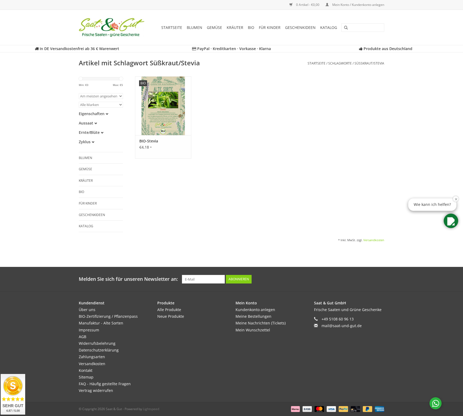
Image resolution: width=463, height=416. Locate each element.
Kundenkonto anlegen (255, 309)
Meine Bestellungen (253, 316)
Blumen (194, 27)
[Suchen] (344, 27)
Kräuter (235, 27)
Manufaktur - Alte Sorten (101, 323)
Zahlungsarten (92, 356)
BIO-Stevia (148, 140)
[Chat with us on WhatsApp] (436, 403)
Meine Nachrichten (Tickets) (261, 323)
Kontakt (85, 370)
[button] (451, 221)
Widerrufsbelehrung (97, 343)
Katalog (328, 27)
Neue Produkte (170, 316)
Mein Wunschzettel (253, 329)
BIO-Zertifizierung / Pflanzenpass (108, 316)
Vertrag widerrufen (96, 390)
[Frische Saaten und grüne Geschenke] (113, 27)
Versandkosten (373, 240)
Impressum (89, 329)
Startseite (171, 27)
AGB (82, 336)
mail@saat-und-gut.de (342, 325)
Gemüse (214, 27)
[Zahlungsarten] (295, 408)
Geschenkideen (300, 27)
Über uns (87, 309)
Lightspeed (151, 409)
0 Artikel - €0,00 (307, 4)
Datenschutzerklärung (99, 350)
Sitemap (86, 377)
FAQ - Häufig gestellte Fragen (105, 383)
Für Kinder (270, 27)
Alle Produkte (169, 309)
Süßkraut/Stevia (369, 63)
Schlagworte (340, 63)
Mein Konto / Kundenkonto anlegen (357, 4)
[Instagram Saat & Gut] (380, 279)
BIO (251, 27)
